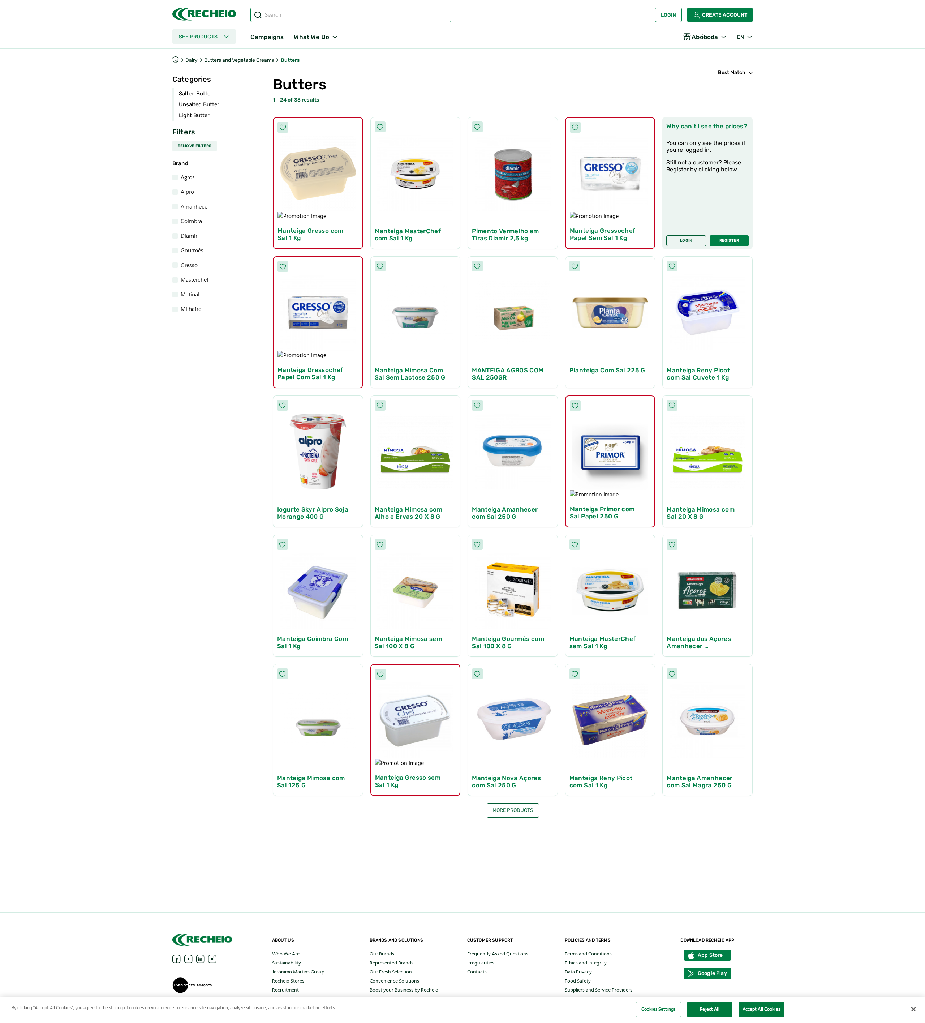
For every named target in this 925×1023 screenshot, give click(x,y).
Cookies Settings (658, 1009)
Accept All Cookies (761, 1009)
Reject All (709, 1009)
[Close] (913, 1009)
